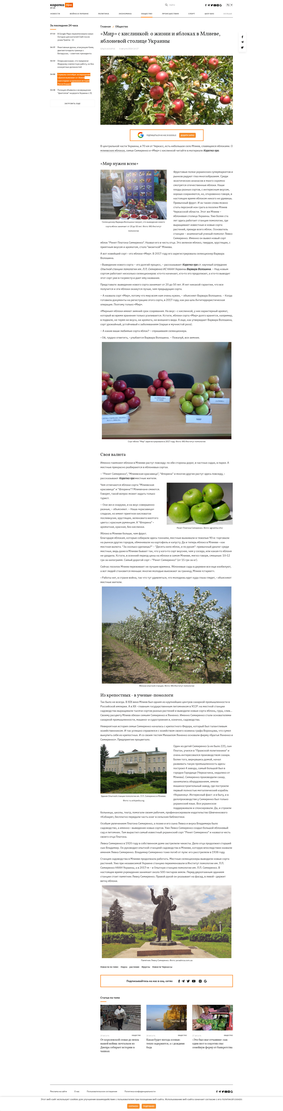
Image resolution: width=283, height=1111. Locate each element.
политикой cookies (232, 1099)
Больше (228, 14)
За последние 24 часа (64, 25)
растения (134, 966)
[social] (206, 5)
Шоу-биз (209, 14)
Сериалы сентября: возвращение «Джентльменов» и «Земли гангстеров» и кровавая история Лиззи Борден (73, 79)
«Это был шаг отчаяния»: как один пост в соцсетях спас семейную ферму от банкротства (212, 1043)
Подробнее (148, 1106)
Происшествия (170, 14)
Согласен (133, 1106)
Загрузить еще (72, 103)
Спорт (191, 14)
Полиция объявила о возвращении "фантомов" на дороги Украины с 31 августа (74, 93)
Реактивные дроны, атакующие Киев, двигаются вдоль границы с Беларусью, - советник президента (75, 50)
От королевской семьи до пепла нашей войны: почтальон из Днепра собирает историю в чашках (119, 1045)
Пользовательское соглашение (102, 1091)
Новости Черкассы (162, 966)
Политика (103, 14)
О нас (76, 1091)
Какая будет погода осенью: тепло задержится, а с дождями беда (165, 1043)
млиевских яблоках (112, 150)
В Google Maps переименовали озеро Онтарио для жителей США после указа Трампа (75, 36)
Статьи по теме (110, 997)
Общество (146, 14)
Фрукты (146, 966)
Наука (124, 966)
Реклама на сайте (58, 1091)
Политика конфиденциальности (140, 1091)
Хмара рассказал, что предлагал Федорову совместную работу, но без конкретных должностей (75, 64)
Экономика (125, 14)
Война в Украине (79, 14)
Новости (55, 14)
